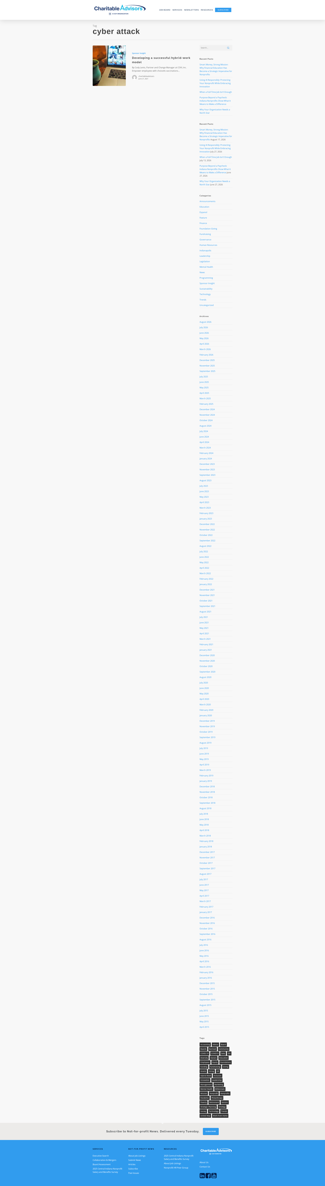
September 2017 (207, 868)
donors (213, 1058)
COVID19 (214, 1053)
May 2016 (204, 956)
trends (224, 1111)
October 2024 (206, 420)
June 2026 (204, 332)
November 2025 (207, 365)
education (223, 1058)
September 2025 (207, 371)
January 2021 (206, 649)
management (206, 1084)
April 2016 (204, 961)
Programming (206, 277)
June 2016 (204, 950)
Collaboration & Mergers (104, 1160)
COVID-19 (204, 1053)
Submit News (134, 1160)
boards (203, 1049)
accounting (205, 1044)
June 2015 (204, 1016)
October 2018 (206, 797)
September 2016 (207, 934)
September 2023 (207, 475)
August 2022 (205, 546)
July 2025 (204, 376)
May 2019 (204, 759)
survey (203, 1111)
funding (203, 1067)
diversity (204, 1058)
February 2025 (206, 404)
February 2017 (206, 906)
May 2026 (204, 338)
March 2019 (205, 770)
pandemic (204, 1098)
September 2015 (207, 999)
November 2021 (207, 595)
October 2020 (206, 666)
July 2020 (204, 682)
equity (215, 1062)
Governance (205, 239)
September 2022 (207, 540)
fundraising (215, 1067)
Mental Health (206, 267)
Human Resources (208, 245)
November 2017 (207, 857)
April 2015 (204, 1027)
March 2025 (205, 398)
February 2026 (206, 354)
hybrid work (205, 1075)
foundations (225, 1062)
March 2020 (205, 704)
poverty (203, 1102)
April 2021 (204, 633)
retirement (214, 1102)
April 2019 (204, 764)
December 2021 (207, 589)
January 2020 (206, 715)
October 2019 (206, 731)
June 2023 (204, 491)
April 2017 (204, 895)
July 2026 (204, 327)
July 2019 (204, 748)
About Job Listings (136, 1155)
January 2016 (206, 977)
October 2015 (206, 994)
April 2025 (204, 393)
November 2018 (207, 792)
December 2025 (207, 360)
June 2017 (204, 884)
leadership (217, 1080)
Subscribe (133, 1168)
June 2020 (204, 688)
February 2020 (206, 710)
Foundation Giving (208, 228)
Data (223, 1053)
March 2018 (205, 835)
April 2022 (204, 567)
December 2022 (207, 524)
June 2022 (204, 557)
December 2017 (207, 852)
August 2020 (205, 677)
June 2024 (204, 436)
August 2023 (205, 480)
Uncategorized (207, 305)
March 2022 (205, 573)
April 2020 (204, 699)
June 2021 (204, 622)
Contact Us (205, 1166)
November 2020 (207, 660)
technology (213, 1111)
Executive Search (101, 1155)
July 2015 (204, 1010)
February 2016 (206, 972)
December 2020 (207, 655)
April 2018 (204, 830)
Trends (203, 299)
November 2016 (207, 923)
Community (224, 1049)
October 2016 (206, 928)
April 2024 (204, 442)
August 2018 (205, 808)
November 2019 (207, 726)
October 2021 (206, 600)
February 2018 (206, 841)
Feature (203, 217)
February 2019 (206, 775)
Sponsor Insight (139, 53)
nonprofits (225, 1093)
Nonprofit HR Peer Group (176, 1167)
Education (204, 206)
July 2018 (204, 813)
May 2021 (204, 628)
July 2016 (204, 945)
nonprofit (214, 1093)
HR (218, 1071)
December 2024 (207, 409)
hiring (211, 1071)
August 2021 (205, 611)
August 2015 (205, 1005)
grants (203, 1071)
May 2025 (204, 387)
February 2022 (206, 578)
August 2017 (205, 874)
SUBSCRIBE (211, 1131)
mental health (206, 1089)
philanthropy (217, 1098)
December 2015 (207, 983)
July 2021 (204, 617)
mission (203, 1093)
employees (205, 1062)
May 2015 (204, 1021)
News (202, 272)
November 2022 (207, 529)
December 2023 (207, 464)
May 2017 (204, 890)
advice (215, 1044)
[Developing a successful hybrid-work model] (109, 66)
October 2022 (206, 535)
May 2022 (204, 562)
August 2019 (205, 742)
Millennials (220, 1089)
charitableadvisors (146, 76)
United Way (205, 1115)
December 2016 (207, 917)
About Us (204, 1162)
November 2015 (207, 988)
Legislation (205, 261)
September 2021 (207, 606)
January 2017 (206, 912)
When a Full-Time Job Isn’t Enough (216, 92)
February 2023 (206, 513)
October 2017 (206, 863)
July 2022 (204, 551)
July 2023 (204, 486)
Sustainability (206, 288)
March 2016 (205, 966)
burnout (212, 1049)
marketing (218, 1084)
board (223, 1044)
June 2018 (204, 819)
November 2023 (207, 469)
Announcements (207, 201)
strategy (222, 1107)
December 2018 (207, 786)
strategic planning (208, 1107)
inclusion (217, 1075)
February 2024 (206, 453)
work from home (220, 1115)
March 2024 (205, 447)
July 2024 (204, 431)
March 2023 (205, 507)
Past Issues (133, 1173)
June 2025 (204, 382)
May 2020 (204, 693)
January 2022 (206, 584)
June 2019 (204, 753)
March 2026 (205, 349)
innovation (204, 1080)
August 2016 (205, 939)
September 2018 (207, 803)
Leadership (205, 256)
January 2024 (206, 458)
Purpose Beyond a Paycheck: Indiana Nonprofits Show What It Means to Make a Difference (215, 100)
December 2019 (207, 721)
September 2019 (207, 737)
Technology (205, 294)
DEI (229, 1053)
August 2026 (205, 322)
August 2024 (205, 425)
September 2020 (207, 671)
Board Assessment (102, 1164)
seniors (225, 1102)
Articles (131, 1164)
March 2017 (205, 901)
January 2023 (206, 518)
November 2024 (207, 414)
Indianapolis (205, 250)
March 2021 (205, 639)
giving (225, 1067)
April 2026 (204, 343)
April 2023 (204, 502)
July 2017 (204, 879)
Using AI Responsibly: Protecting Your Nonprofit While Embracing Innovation (215, 83)
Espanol (203, 212)
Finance (203, 223)
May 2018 (204, 824)
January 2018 (206, 846)
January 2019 (206, 781)
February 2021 (206, 644)
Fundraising (205, 234)
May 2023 (204, 496)
